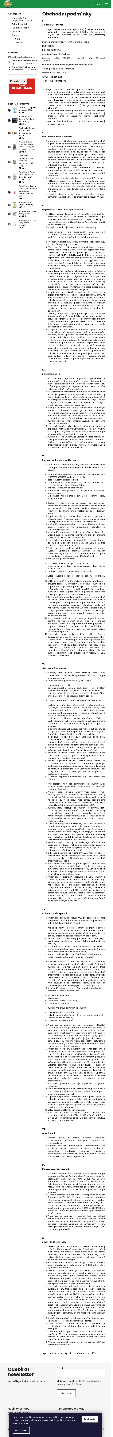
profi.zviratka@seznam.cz (24, 57)
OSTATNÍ (16, 31)
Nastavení (21, 1430)
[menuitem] (22, 39)
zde (26, 1423)
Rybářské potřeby (20, 27)
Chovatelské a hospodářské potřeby (22, 19)
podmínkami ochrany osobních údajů (79, 1383)
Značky (15, 35)
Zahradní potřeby (20, 24)
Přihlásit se (66, 1393)
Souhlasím (90, 1419)
